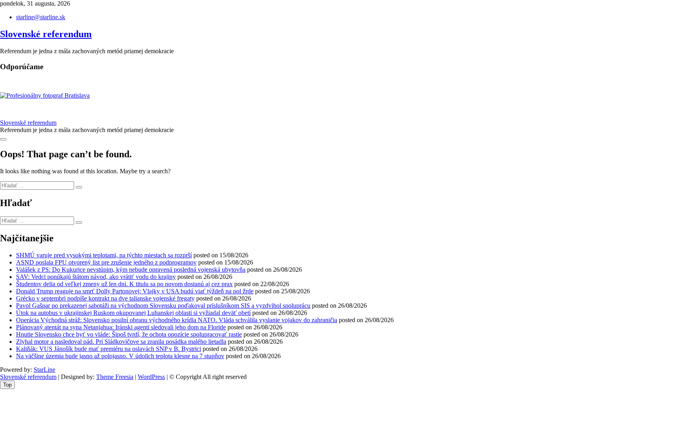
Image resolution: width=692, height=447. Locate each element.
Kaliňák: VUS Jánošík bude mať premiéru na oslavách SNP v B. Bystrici (108, 348)
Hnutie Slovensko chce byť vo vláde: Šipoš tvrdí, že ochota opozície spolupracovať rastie (129, 334)
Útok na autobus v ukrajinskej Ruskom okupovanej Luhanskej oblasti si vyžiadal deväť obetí (133, 312)
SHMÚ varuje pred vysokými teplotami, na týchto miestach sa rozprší (104, 255)
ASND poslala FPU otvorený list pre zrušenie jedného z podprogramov (106, 262)
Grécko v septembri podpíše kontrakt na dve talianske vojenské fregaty (105, 298)
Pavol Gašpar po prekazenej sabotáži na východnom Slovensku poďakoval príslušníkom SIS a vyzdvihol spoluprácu (163, 305)
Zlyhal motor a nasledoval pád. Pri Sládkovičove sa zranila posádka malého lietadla (121, 341)
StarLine (44, 369)
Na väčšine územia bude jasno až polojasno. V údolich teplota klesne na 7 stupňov (120, 356)
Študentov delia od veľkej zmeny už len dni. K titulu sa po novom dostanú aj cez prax (124, 284)
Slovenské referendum (46, 34)
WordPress (151, 376)
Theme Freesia (114, 376)
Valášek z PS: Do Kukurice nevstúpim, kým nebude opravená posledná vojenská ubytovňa (130, 269)
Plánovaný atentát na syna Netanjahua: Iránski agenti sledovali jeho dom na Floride (121, 327)
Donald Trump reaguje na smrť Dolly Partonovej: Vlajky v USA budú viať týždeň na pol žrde (134, 291)
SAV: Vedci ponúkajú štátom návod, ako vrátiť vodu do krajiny (96, 276)
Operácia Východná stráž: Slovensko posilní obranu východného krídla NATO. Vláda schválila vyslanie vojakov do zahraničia (176, 320)
